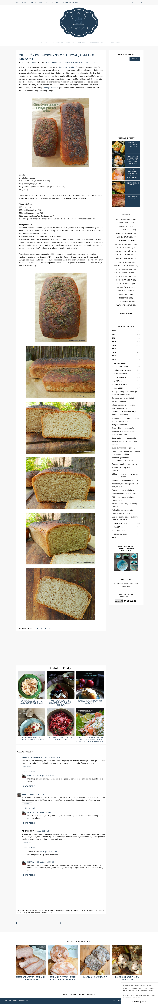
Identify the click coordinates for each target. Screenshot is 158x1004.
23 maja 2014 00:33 (45, 812)
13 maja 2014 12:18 (48, 851)
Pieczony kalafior (119, 408)
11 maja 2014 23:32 (35, 794)
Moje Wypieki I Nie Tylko (35, 757)
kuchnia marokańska (124, 255)
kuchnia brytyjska (124, 237)
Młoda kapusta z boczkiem (123, 405)
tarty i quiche (124, 301)
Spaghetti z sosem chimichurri (125, 480)
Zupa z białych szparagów (123, 428)
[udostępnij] (34, 628)
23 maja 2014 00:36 (45, 862)
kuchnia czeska (124, 240)
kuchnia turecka (124, 280)
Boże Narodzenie (124, 219)
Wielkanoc (124, 226)
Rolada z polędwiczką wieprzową (127, 978)
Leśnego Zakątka (66, 67)
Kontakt (55, 3)
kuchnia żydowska (124, 287)
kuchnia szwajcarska (125, 276)
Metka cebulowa (119, 401)
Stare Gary (25, 1000)
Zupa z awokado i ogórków (123, 448)
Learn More (135, 1001)
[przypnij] (41, 628)
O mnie (33, 3)
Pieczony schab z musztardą (124, 494)
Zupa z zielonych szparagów (124, 438)
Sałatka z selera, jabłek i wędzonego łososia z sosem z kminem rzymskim (90, 740)
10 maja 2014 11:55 (56, 757)
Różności (82, 43)
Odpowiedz (27, 766)
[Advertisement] (61, 649)
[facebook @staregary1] (128, 2)
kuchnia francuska (124, 244)
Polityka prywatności (69, 3)
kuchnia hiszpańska (124, 251)
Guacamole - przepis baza (123, 490)
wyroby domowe (124, 305)
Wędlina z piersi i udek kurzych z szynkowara (63, 978)
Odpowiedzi (30, 771)
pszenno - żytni (88, 62)
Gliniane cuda (58, 43)
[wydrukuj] (49, 628)
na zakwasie (64, 62)
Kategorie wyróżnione (98, 43)
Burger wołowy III (119, 425)
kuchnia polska (124, 262)
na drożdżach (124, 291)
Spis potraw (43, 3)
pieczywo (75, 62)
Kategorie (70, 43)
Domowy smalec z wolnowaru (124, 464)
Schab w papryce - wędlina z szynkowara (30, 978)
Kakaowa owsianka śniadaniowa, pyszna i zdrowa (60, 703)
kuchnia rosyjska (124, 269)
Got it (144, 1001)
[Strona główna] (61, 923)
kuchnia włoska (124, 283)
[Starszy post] (105, 923)
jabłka (54, 62)
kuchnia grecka (124, 248)
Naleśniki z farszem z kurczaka (132, 144)
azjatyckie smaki (124, 230)
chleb (47, 62)
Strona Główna (22, 3)
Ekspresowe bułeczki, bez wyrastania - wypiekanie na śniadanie (133, 160)
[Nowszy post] (16, 923)
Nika (24, 794)
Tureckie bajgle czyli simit (123, 398)
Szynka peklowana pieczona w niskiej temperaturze (133, 173)
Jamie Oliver (124, 223)
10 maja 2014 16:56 (45, 775)
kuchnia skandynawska (124, 273)
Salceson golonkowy (95, 977)
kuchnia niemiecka (124, 258)
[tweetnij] (38, 628)
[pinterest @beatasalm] (141, 2)
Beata (30, 775)
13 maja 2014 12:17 (43, 831)
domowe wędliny (124, 233)
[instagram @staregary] (132, 2)
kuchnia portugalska (124, 266)
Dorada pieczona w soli (122, 513)
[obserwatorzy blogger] (137, 2)
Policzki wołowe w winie (122, 510)
